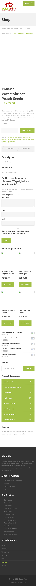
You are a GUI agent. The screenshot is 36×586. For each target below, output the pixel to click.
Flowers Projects (9, 514)
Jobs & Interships (9, 486)
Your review (6, 197)
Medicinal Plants (9, 531)
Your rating (6, 195)
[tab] (10, 149)
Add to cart (27, 130)
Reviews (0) (26, 149)
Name (4, 210)
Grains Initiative (9, 526)
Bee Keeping (8, 511)
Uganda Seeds (11, 142)
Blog (5, 489)
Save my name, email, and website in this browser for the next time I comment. (15, 232)
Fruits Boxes (8, 392)
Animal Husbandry (10, 520)
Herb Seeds (8, 398)
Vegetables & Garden (10, 508)
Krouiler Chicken (9, 403)
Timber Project (9, 503)
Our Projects (8, 500)
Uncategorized (9, 409)
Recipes (6, 483)
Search (28, 368)
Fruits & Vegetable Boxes (12, 387)
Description (10, 149)
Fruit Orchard (8, 506)
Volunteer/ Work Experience (13, 481)
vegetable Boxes (9, 414)
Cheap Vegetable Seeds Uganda (17, 139)
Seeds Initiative (9, 517)
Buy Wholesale (9, 382)
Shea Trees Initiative (10, 534)
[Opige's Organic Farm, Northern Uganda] (10, 5)
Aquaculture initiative (11, 523)
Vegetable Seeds (13, 137)
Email (4, 219)
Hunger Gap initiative (10, 529)
